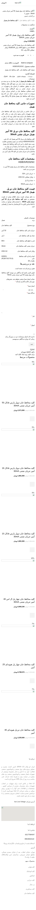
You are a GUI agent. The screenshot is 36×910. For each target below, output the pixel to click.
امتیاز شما (31, 286)
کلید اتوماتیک (31, 871)
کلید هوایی (31, 867)
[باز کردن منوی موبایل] (34, 3)
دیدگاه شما (31, 293)
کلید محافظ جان (25, 20)
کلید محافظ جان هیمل (11, 20)
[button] (32, 418)
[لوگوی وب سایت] (18, 3)
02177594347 (30, 834)
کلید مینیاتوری (30, 889)
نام (33, 316)
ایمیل (32, 325)
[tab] (30, 76)
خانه (33, 20)
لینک (23, 354)
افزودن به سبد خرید (18, 55)
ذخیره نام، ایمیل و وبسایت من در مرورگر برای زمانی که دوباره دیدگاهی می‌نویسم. (20, 338)
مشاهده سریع (32, 423)
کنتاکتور (32, 876)
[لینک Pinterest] (24, 74)
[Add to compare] (32, 398)
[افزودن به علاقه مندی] (32, 414)
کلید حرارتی (31, 880)
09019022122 (29, 839)
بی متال (32, 884)
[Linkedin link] (22, 74)
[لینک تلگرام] (19, 74)
